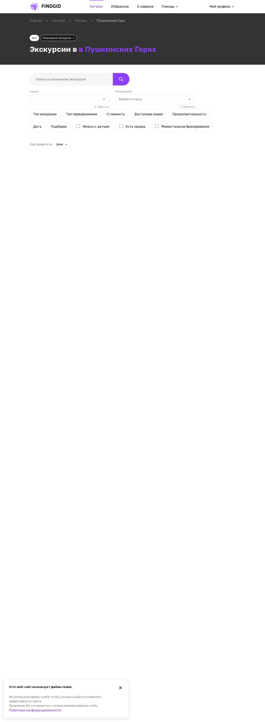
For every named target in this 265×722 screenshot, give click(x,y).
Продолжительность (189, 114)
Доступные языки (148, 114)
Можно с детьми (96, 127)
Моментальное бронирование (185, 127)
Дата (37, 127)
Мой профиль (220, 7)
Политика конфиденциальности (35, 710)
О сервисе (145, 7)
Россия (81, 21)
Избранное (120, 7)
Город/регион (123, 91)
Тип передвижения (81, 114)
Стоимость (116, 114)
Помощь (168, 7)
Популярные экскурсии (58, 37)
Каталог (96, 7)
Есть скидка (135, 127)
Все (34, 37)
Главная (36, 21)
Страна (34, 91)
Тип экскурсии (45, 114)
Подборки (59, 127)
